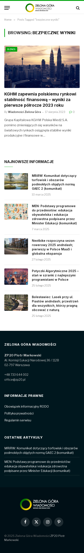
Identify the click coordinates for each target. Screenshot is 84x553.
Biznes (11, 49)
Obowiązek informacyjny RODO (26, 406)
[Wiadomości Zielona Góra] (42, 8)
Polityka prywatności (19, 413)
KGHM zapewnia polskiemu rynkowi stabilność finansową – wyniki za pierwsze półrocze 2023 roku (40, 100)
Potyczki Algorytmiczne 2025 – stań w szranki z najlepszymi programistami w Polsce (55, 275)
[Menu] (7, 8)
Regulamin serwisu (17, 420)
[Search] (77, 8)
